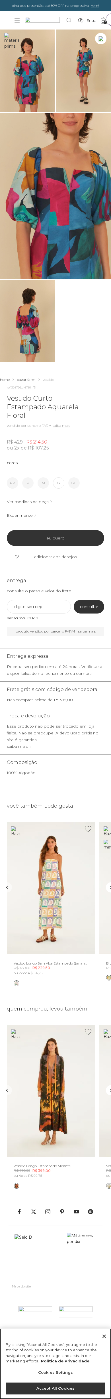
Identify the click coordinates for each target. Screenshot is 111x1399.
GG (74, 483)
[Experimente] (100, 38)
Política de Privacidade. (66, 1361)
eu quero (55, 538)
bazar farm (26, 379)
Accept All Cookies (55, 1388)
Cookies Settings (55, 1372)
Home (5, 379)
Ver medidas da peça (28, 501)
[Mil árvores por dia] (81, 1252)
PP (12, 483)
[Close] (104, 1336)
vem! (95, 5)
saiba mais (17, 746)
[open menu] (17, 20)
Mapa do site (21, 1286)
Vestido (48, 379)
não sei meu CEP (21, 618)
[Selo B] (26, 1252)
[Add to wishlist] (88, 829)
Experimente (20, 515)
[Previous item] (7, 887)
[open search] (70, 20)
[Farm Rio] (45, 20)
